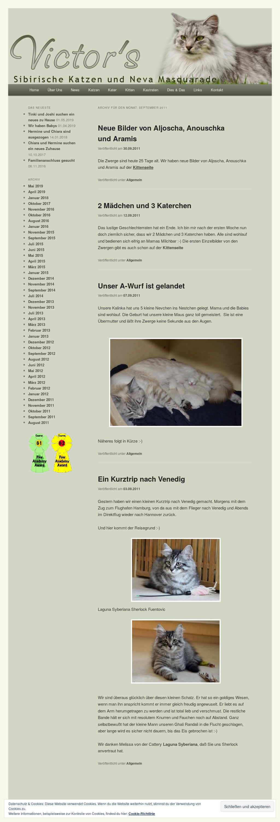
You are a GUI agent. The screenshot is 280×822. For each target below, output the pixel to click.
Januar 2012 (38, 393)
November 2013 (41, 307)
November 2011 (41, 405)
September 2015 (41, 237)
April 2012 (36, 376)
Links (198, 89)
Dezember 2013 (41, 301)
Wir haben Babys (42, 125)
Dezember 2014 (41, 278)
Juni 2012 (36, 364)
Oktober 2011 (39, 411)
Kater (112, 89)
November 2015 (41, 232)
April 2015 (36, 261)
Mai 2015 (35, 255)
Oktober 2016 (39, 214)
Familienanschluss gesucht (51, 160)
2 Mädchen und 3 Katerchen (144, 205)
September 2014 (41, 290)
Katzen (94, 89)
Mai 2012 (35, 370)
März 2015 (36, 266)
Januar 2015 (38, 272)
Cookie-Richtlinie (142, 813)
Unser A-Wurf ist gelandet (141, 286)
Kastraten (150, 89)
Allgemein (134, 179)
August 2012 (38, 359)
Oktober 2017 (39, 203)
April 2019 (36, 191)
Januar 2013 (38, 336)
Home (34, 89)
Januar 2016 (38, 226)
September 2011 (41, 416)
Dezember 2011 (41, 399)
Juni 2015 (36, 249)
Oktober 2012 (39, 347)
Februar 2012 (39, 388)
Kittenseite (143, 167)
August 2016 (38, 220)
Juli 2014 (35, 295)
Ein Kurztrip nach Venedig (141, 479)
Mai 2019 (35, 185)
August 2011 (38, 422)
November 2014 (41, 284)
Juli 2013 (35, 313)
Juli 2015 (35, 243)
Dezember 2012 (41, 341)
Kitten (130, 89)
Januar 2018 (38, 197)
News (75, 89)
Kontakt (217, 89)
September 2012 (41, 353)
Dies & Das (176, 89)
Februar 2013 (39, 330)
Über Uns (55, 89)
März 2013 (36, 324)
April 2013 (36, 318)
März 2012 (36, 382)
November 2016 (41, 209)
